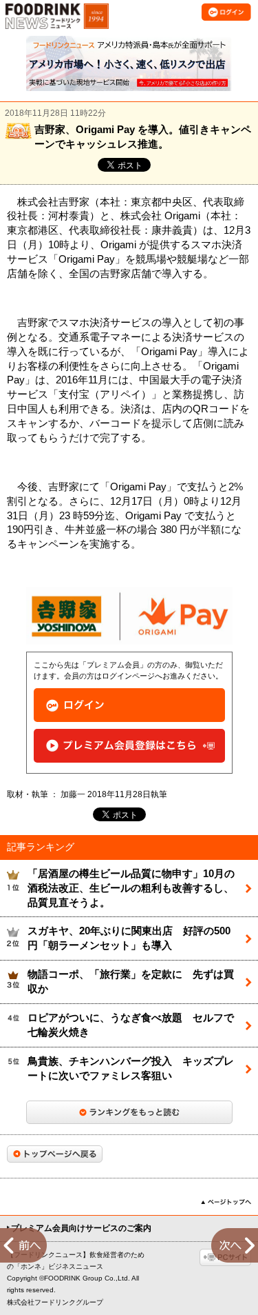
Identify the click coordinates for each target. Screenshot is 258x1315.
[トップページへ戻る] (55, 1154)
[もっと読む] (129, 1112)
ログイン (129, 705)
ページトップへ (226, 1202)
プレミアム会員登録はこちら (129, 746)
